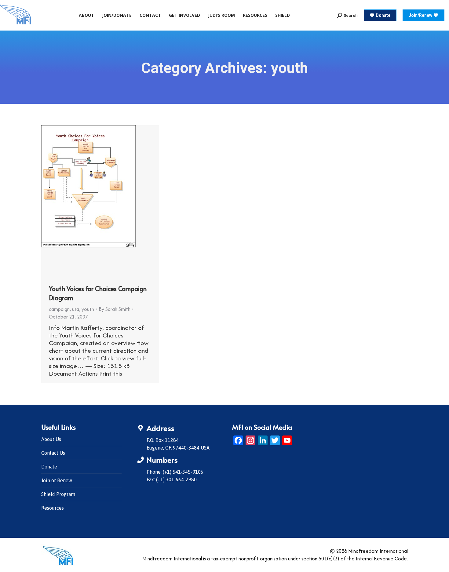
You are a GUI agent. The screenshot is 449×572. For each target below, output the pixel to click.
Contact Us (53, 453)
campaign (59, 309)
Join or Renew (56, 480)
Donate (49, 466)
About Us (51, 439)
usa (75, 309)
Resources (52, 508)
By (114, 309)
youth (88, 309)
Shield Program (58, 494)
